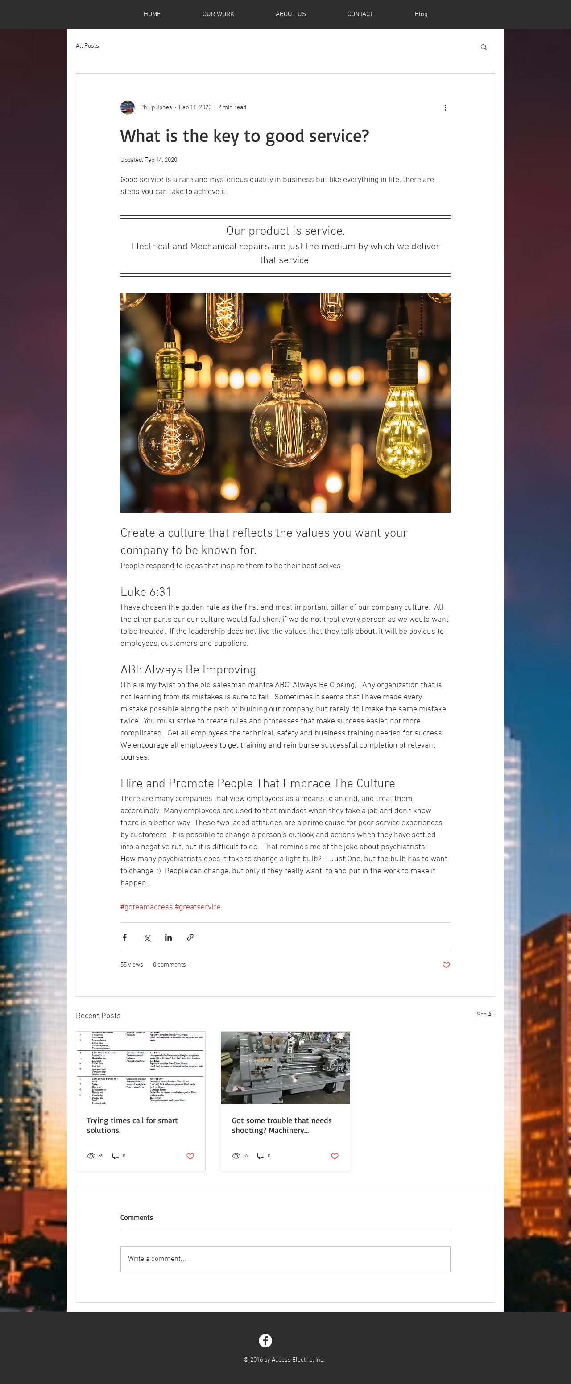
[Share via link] (190, 937)
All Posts (87, 46)
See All (486, 1015)
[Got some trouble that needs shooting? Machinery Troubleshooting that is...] (285, 1068)
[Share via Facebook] (124, 937)
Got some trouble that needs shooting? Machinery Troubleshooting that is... (282, 1125)
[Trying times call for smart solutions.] (140, 1068)
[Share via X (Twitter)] (146, 937)
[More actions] (445, 107)
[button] (484, 46)
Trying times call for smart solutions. (132, 1125)
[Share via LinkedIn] (168, 937)
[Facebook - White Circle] (265, 1340)
